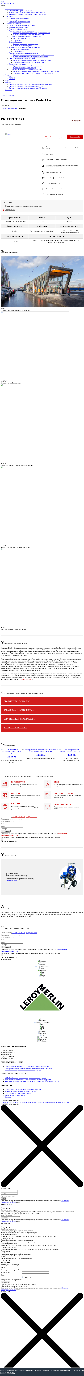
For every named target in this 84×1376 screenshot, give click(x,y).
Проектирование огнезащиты (19, 22)
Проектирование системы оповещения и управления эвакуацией (36, 71)
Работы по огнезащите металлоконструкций (20, 1091)
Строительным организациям (19, 719)
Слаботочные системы (13, 23)
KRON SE (71, 755)
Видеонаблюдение (15, 42)
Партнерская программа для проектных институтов (23, 206)
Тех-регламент (10, 210)
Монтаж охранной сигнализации (24, 68)
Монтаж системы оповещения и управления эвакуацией (33, 73)
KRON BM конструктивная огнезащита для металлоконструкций (28, 1080)
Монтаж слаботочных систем (19, 27)
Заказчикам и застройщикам (19, 710)
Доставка (8, 1097)
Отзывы (12, 79)
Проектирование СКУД (21, 38)
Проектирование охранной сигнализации (27, 66)
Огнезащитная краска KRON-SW (20, 11)
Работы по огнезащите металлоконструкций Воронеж (28, 88)
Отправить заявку (12, 880)
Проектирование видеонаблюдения (25, 44)
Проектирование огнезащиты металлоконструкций (23, 1089)
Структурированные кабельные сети (22, 58)
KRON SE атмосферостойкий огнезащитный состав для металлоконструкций (32, 1081)
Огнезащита (9, 16)
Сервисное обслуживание (18, 29)
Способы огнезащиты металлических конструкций (23, 1070)
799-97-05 (7, 3)
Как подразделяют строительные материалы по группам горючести (28, 1068)
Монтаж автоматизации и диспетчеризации (28, 34)
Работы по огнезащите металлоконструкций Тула (26, 86)
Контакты (8, 90)
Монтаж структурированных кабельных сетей (29, 62)
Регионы (8, 82)
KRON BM (40, 755)
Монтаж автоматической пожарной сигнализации (30, 57)
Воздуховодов (14, 20)
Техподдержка (75, 120)
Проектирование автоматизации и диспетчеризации (31, 33)
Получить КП (75, 137)
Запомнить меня (9, 1196)
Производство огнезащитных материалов (15, 1102)
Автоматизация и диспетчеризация (21, 31)
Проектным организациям (17, 701)
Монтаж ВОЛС (18, 51)
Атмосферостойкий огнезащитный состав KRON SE (27, 14)
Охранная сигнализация (17, 64)
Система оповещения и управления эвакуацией (25, 69)
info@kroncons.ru (31, 817)
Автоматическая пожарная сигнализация (23, 53)
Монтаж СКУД (18, 40)
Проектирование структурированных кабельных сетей (32, 60)
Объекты (12, 77)
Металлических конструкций (19, 18)
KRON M (11, 757)
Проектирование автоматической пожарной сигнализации (33, 55)
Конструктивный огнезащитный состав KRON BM (27, 12)
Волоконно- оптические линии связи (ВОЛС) (25, 47)
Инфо (7, 80)
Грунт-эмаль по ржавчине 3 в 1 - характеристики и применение (27, 1066)
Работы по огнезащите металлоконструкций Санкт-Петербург (30, 84)
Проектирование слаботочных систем (22, 25)
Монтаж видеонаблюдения (22, 46)
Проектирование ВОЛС (21, 49)
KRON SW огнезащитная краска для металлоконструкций (25, 1078)
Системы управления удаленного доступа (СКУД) (26, 36)
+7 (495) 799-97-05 (7, 95)
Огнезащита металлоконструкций (42, 1102)
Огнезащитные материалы (14, 9)
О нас (7, 75)
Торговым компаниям (15, 728)
